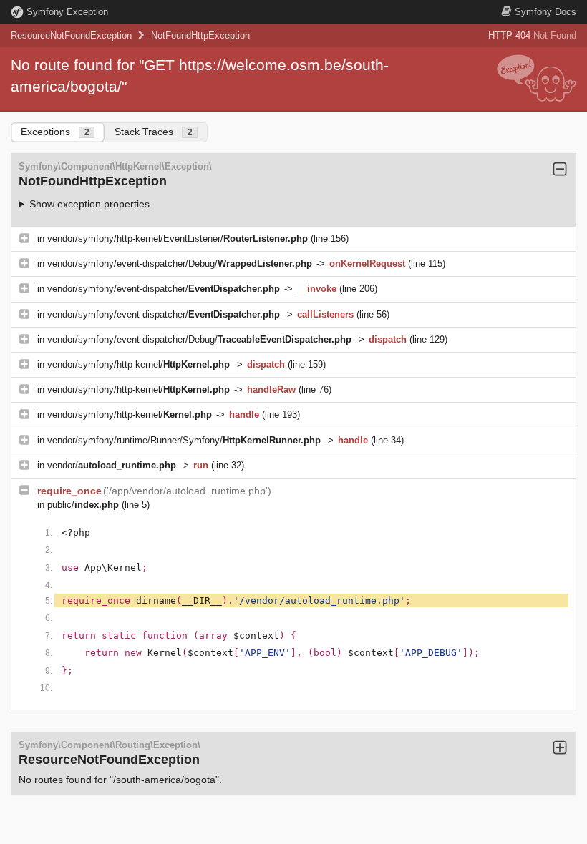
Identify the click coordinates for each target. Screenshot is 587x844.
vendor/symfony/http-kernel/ (138, 364)
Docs (545, 11)
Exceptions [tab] (55, 131)
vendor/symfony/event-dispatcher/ (163, 288)
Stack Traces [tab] (154, 131)
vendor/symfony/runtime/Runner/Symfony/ (184, 440)
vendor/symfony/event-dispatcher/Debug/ (179, 263)
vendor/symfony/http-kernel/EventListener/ (177, 238)
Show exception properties (89, 204)
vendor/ (111, 465)
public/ (83, 504)
